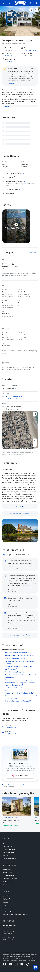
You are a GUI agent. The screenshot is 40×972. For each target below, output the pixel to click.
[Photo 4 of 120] (22, 34)
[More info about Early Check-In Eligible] (24, 173)
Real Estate (7, 882)
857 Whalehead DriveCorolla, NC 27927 (14, 398)
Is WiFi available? (11, 669)
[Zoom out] (35, 445)
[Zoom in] (35, 440)
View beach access (30, 50)
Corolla (19, 785)
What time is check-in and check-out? (18, 653)
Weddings (6, 855)
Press (4, 905)
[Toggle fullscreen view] (35, 414)
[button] (9, 3)
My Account (7, 870)
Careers (5, 902)
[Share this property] (31, 10)
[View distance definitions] (15, 388)
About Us (6, 896)
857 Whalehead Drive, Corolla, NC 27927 (14, 43)
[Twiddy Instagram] (22, 965)
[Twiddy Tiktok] (28, 965)
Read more (12, 83)
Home (4, 785)
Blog (4, 843)
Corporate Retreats (10, 859)
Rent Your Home (8, 885)
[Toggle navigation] (3, 3)
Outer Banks (11, 785)
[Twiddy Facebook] (5, 965)
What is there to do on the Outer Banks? (19, 693)
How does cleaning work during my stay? (19, 680)
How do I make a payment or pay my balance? (21, 656)
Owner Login (7, 873)
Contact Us (6, 899)
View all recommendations (20, 635)
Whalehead (26, 785)
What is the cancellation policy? (16, 658)
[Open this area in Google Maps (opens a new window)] (6, 448)
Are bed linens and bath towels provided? (19, 666)
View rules (8, 61)
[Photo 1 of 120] (15, 34)
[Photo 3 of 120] (20, 34)
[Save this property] (36, 10)
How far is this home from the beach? (18, 701)
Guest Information (9, 876)
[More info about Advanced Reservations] (25, 181)
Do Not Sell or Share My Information (15, 914)
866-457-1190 (9, 925)
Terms (35, 448)
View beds (8, 56)
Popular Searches (9, 849)
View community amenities (20, 514)
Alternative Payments (10, 879)
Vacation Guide (8, 846)
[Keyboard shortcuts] (15, 448)
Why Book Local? (9, 852)
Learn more (20, 506)
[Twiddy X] (11, 965)
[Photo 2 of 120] (18, 34)
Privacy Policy (7, 911)
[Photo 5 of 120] (25, 34)
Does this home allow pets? (15, 672)
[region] (20, 430)
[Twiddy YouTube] (17, 965)
